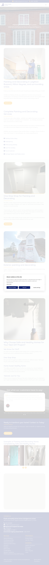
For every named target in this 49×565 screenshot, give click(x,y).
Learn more (9, 284)
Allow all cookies (12, 287)
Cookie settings (36, 287)
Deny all (24, 287)
